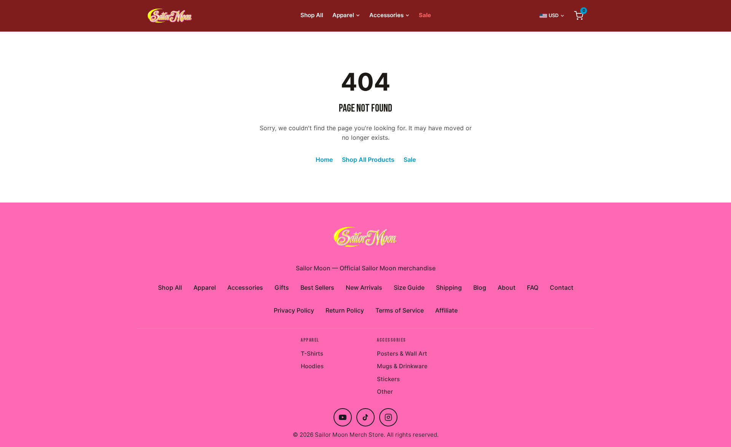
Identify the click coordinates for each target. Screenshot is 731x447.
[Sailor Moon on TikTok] (365, 417)
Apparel (343, 15)
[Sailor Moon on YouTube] (343, 417)
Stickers (388, 379)
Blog (479, 287)
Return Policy (345, 310)
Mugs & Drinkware (402, 366)
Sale (425, 15)
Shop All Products (368, 159)
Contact (561, 287)
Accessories (386, 15)
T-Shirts (312, 353)
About (507, 287)
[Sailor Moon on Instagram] (388, 417)
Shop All (311, 15)
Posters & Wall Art (402, 353)
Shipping (449, 287)
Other (385, 391)
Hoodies (312, 366)
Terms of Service (399, 310)
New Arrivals (364, 287)
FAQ (532, 287)
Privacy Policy (294, 310)
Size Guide (409, 287)
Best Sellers (317, 287)
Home (324, 159)
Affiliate (446, 310)
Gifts (282, 287)
